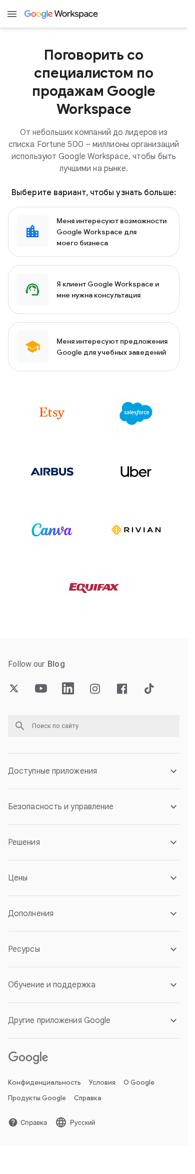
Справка (88, 1098)
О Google (139, 1082)
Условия (102, 1082)
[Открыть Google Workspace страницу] (62, 14)
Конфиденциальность (44, 1082)
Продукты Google (37, 1098)
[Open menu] (12, 14)
